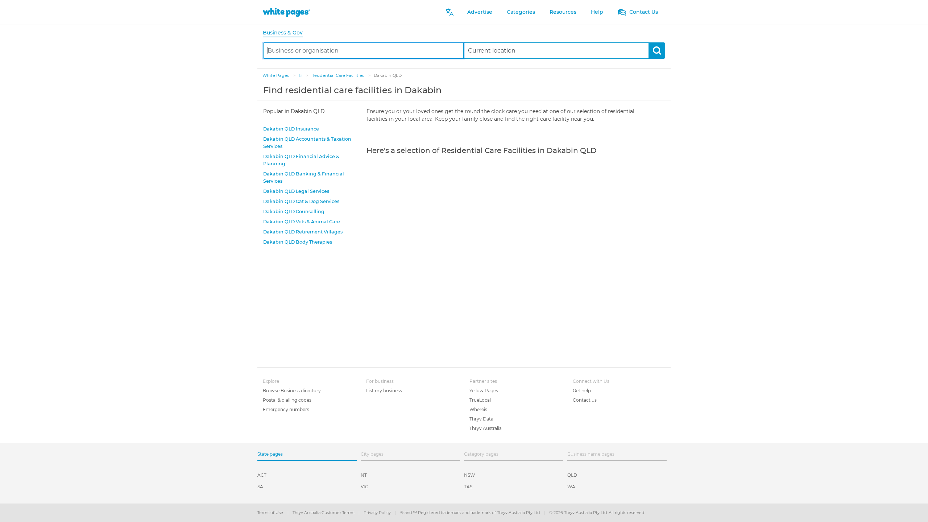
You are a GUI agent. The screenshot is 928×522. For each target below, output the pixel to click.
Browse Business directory (292, 390)
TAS (468, 486)
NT (364, 475)
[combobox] (363, 50)
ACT (261, 475)
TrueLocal (480, 400)
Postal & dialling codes (287, 400)
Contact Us (643, 12)
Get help (582, 390)
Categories (521, 12)
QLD (572, 475)
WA (571, 486)
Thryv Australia (485, 428)
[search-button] (657, 50)
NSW (469, 475)
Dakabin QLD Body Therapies (297, 242)
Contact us (585, 400)
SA (260, 486)
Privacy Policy (378, 512)
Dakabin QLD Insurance (291, 129)
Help (597, 12)
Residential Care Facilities (338, 75)
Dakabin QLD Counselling (293, 211)
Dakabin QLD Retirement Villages (303, 232)
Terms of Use (270, 512)
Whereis (478, 409)
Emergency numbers (286, 409)
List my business (384, 390)
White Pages (276, 75)
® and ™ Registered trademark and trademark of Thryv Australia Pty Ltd (470, 512)
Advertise (479, 12)
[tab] (285, 33)
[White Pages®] (286, 12)
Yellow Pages (483, 390)
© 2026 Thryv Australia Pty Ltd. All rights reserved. (597, 512)
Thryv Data (481, 419)
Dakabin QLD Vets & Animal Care (301, 221)
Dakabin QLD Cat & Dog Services (301, 201)
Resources (563, 12)
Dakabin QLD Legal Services (296, 191)
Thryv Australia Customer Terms (324, 512)
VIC (364, 486)
